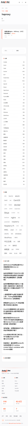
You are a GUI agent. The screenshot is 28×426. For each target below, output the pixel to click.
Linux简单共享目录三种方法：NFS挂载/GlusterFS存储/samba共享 (14, 337)
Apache (11, 196)
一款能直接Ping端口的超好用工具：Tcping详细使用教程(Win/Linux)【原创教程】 (13, 297)
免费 (19, 241)
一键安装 (15, 237)
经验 (5, 162)
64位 (5, 196)
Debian (10, 204)
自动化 (5, 165)
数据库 (5, 140)
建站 (5, 134)
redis (22, 225)
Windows (6, 112)
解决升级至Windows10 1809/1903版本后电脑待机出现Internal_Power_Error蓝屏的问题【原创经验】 (13, 321)
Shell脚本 (6, 102)
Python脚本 (6, 96)
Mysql (5, 87)
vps (12, 233)
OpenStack (6, 90)
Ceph (5, 68)
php (19, 217)
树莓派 (5, 150)
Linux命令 (13, 212)
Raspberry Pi (9, 226)
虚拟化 (5, 172)
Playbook (6, 93)
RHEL (6, 230)
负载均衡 (6, 175)
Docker (5, 71)
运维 (5, 178)
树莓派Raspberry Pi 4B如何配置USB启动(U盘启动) (14, 304)
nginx (13, 217)
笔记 (5, 156)
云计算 (5, 118)
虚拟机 (10, 253)
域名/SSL (6, 131)
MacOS (5, 84)
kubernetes (17, 208)
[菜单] (25, 2)
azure (17, 196)
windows (18, 234)
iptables (10, 208)
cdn (10, 200)
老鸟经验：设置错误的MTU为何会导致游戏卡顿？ (13, 329)
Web (5, 109)
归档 (7, 416)
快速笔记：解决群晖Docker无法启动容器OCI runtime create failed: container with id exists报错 (14, 346)
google (5, 208)
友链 (21, 416)
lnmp (18, 212)
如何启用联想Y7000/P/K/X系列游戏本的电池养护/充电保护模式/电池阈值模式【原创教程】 (14, 276)
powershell (7, 221)
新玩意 (5, 143)
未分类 (5, 146)
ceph (5, 204)
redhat (17, 225)
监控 (5, 153)
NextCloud (6, 217)
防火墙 (15, 253)
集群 (5, 181)
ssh (16, 229)
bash (5, 200)
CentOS (17, 200)
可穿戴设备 (6, 128)
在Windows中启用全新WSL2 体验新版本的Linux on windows (13, 267)
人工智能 (6, 121)
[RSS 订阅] (3, 420)
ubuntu (6, 233)
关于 (3, 416)
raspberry (15, 222)
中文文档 (7, 241)
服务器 (15, 245)
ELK (4, 74)
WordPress (6, 115)
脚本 (5, 253)
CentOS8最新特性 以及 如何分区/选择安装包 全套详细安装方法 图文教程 (14, 311)
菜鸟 (5, 168)
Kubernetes (6, 77)
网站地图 (16, 416)
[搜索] (19, 2)
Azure (5, 65)
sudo (20, 229)
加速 (5, 245)
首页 (3, 8)
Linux (5, 81)
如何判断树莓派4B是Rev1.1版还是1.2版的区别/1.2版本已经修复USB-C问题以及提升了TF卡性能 (14, 287)
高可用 (5, 184)
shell (12, 230)
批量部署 (6, 137)
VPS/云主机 (6, 106)
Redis (5, 99)
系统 (5, 159)
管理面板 (17, 249)
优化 (14, 241)
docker (17, 205)
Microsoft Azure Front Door (15, 423)
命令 (9, 245)
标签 (11, 416)
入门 (5, 124)
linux (6, 212)
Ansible (5, 62)
